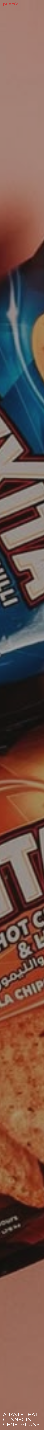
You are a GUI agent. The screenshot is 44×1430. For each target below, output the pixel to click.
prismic (11, 3)
